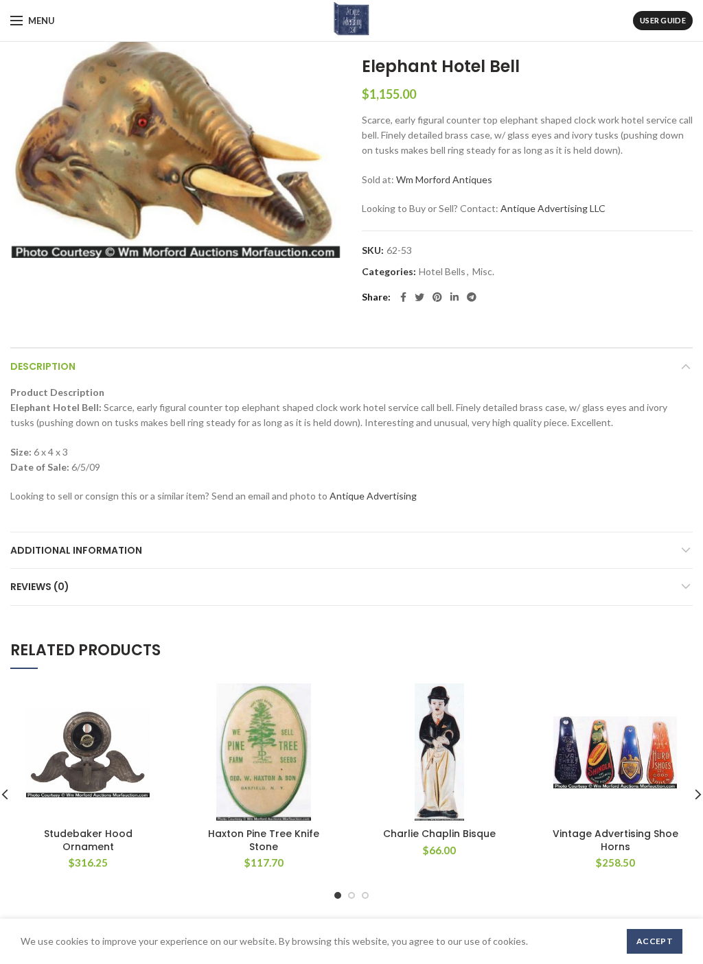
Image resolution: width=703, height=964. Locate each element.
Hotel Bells (442, 271)
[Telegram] (472, 297)
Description (43, 366)
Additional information (76, 550)
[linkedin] (454, 297)
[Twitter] (419, 297)
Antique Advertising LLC (553, 208)
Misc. (483, 271)
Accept (654, 941)
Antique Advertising (373, 496)
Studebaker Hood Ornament (88, 839)
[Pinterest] (437, 297)
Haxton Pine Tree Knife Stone (263, 839)
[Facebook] (403, 297)
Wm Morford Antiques (444, 179)
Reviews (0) (39, 586)
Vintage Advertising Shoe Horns (615, 839)
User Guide (663, 20)
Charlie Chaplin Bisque (439, 833)
